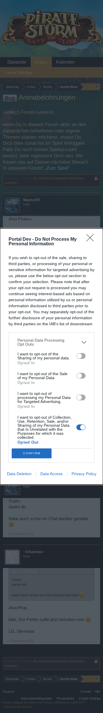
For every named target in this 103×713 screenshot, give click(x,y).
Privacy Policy (84, 473)
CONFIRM (31, 453)
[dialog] (51, 356)
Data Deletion (19, 473)
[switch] (81, 356)
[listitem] (51, 342)
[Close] (91, 239)
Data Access (51, 473)
